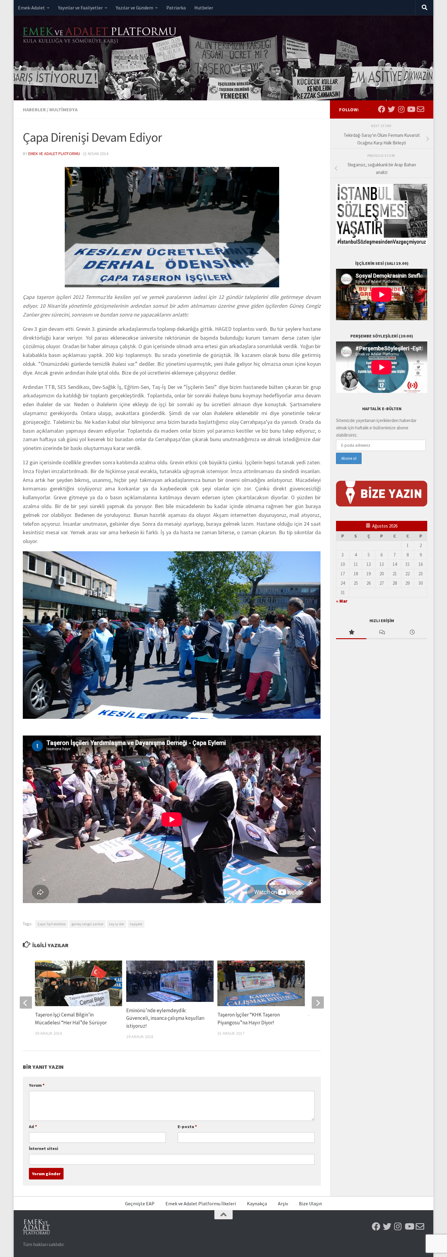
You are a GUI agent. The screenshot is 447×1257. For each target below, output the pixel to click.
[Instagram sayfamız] (401, 109)
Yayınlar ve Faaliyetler (80, 8)
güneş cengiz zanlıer (87, 924)
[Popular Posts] (351, 632)
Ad (33, 1126)
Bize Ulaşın (310, 1203)
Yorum (37, 1085)
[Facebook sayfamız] (381, 109)
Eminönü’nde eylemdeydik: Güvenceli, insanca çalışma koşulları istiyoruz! (165, 1018)
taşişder (136, 924)
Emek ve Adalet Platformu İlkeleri (200, 1203)
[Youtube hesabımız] (410, 109)
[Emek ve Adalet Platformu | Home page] (100, 35)
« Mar (341, 601)
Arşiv (283, 1203)
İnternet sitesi (43, 1148)
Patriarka (176, 8)
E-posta (187, 1126)
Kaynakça (257, 1203)
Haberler (34, 109)
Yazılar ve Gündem (134, 8)
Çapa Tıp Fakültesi (51, 924)
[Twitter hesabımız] (391, 109)
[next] (318, 1002)
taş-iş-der (116, 924)
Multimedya (63, 109)
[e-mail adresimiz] (420, 109)
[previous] (26, 1002)
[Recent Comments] (381, 632)
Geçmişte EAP (139, 1203)
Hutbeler (203, 8)
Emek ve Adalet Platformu (54, 153)
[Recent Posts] (412, 632)
